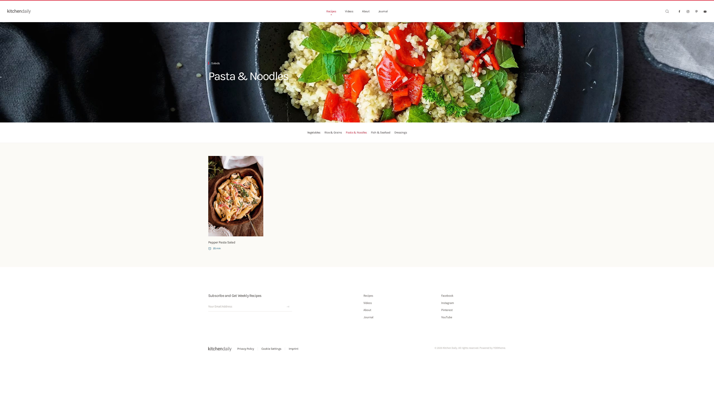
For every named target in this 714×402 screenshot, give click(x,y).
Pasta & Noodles (248, 76)
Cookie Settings (271, 348)
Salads (215, 63)
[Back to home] (19, 11)
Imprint (293, 348)
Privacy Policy (245, 348)
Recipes (368, 296)
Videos (349, 11)
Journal (383, 11)
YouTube (446, 317)
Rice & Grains (333, 132)
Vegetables (313, 132)
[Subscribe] (288, 306)
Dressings (400, 132)
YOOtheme (499, 348)
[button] (667, 11)
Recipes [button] (331, 11)
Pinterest (447, 310)
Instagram (447, 303)
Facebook (447, 296)
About (365, 11)
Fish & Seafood (380, 132)
